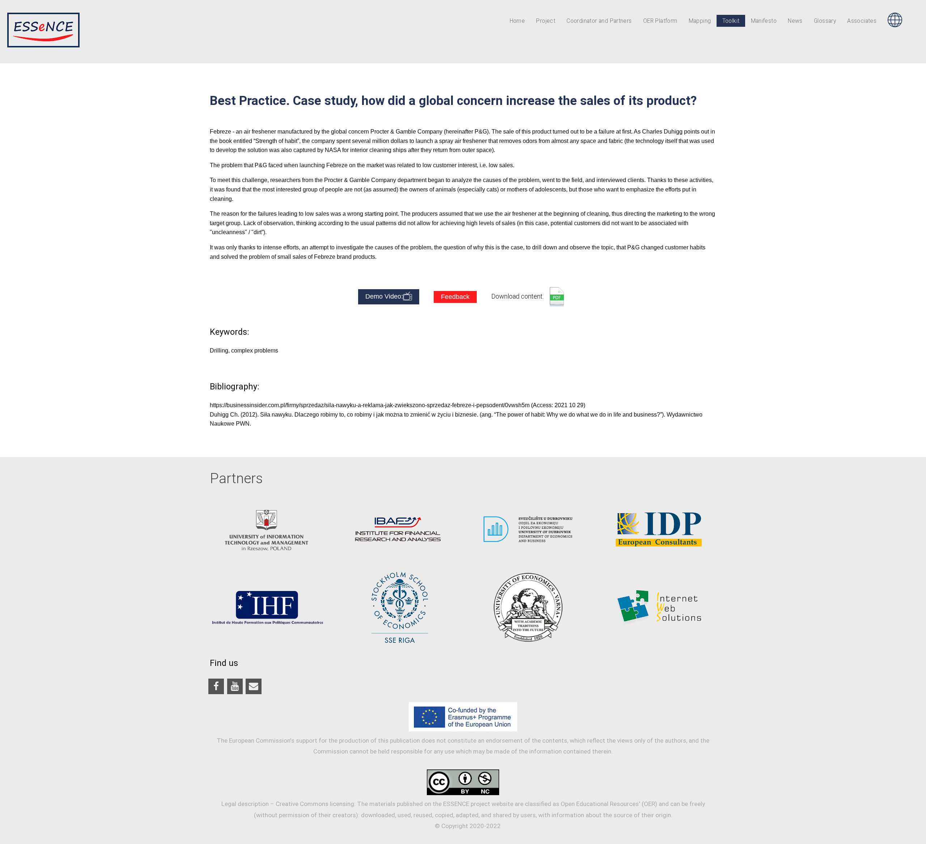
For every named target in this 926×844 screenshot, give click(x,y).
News (795, 21)
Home (517, 21)
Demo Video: (384, 296)
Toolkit (731, 21)
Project (545, 21)
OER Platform (660, 21)
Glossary (825, 21)
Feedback (455, 296)
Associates (861, 21)
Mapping (700, 21)
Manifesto (764, 21)
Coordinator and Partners (599, 21)
